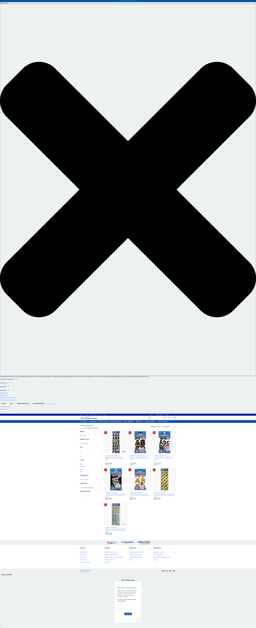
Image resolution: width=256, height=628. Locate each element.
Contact (104, 414)
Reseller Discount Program (111, 552)
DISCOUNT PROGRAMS (150, 421)
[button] (128, 190)
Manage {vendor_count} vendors (7, 397)
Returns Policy (83, 554)
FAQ (100, 414)
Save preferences (39, 403)
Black (81, 464)
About (87, 414)
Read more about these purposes (8, 400)
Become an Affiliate (109, 559)
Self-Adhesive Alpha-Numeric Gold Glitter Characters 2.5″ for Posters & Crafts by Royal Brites (139, 495)
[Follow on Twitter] (172, 414)
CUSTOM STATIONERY (103, 421)
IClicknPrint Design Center (135, 554)
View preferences (23, 403)
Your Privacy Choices (5, 406)
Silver (81, 471)
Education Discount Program (111, 554)
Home (81, 428)
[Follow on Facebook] (170, 414)
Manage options (4, 393)
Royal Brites (83, 435)
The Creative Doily (158, 554)
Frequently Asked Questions (135, 557)
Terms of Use (83, 559)
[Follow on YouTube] (175, 414)
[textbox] (91, 488)
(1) (83, 496)
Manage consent (6, 574)
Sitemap (155, 559)
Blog (91, 414)
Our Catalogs (139, 421)
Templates (81, 414)
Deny (11, 403)
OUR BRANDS (130, 421)
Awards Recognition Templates (136, 552)
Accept (3, 403)
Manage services (4, 395)
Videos (130, 559)
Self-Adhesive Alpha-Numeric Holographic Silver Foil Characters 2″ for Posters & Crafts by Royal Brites (116, 530)
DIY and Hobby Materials (115, 421)
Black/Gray (82, 466)
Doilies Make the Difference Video (162, 557)
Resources (95, 414)
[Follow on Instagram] (171, 414)
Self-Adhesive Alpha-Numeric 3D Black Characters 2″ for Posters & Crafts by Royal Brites (115, 458)
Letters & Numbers (84, 443)
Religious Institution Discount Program (114, 557)
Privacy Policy (3, 409)
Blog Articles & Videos (159, 552)
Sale (124, 421)
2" (80, 453)
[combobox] (91, 487)
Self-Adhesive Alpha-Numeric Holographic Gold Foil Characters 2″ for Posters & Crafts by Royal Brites (164, 495)
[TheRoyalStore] (92, 418)
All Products (83, 421)
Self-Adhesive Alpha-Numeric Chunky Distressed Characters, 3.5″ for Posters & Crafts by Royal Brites (116, 495)
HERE (132, 0)
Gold (81, 469)
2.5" (81, 451)
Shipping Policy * (84, 552)
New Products (93, 421)
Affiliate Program (162, 421)
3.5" (81, 456)
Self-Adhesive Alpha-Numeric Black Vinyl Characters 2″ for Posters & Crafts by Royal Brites (163, 458)
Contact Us (107, 562)
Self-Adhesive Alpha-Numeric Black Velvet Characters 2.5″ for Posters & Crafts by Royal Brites (139, 458)
